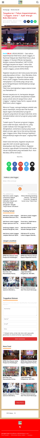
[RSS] (20, 188)
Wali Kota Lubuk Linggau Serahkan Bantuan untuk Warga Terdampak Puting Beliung (11, 216)
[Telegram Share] (31, 21)
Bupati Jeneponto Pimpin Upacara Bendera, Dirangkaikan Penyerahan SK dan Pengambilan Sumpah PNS (11, 289)
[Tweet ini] (28, 21)
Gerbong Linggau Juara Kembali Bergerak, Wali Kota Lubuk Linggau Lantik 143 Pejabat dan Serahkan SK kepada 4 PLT (10, 228)
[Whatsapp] (35, 21)
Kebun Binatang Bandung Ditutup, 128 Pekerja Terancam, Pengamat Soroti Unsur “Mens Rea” (29, 197)
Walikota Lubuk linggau (11, 177)
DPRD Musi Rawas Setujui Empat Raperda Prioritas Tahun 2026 (29, 256)
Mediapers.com (24, 433)
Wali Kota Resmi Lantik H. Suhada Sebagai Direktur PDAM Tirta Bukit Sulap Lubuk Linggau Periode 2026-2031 (29, 228)
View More (20, 403)
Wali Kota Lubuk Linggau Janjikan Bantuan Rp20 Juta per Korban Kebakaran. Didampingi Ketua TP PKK (11, 234)
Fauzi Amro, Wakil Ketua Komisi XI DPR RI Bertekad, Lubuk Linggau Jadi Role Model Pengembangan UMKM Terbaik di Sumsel (29, 222)
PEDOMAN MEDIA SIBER (18, 435)
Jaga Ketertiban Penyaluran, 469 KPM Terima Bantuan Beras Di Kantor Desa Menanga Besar (29, 272)
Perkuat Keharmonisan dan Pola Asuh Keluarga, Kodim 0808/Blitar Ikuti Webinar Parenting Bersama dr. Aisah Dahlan (29, 289)
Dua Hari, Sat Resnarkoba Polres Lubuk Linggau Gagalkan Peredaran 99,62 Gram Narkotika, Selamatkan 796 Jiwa (11, 272)
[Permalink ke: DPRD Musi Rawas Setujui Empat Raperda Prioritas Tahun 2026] (29, 249)
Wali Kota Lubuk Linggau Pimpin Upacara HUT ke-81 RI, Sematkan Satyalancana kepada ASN (11, 222)
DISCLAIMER (5, 435)
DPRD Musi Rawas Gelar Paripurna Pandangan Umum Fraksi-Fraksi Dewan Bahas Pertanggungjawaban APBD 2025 (10, 256)
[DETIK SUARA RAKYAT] (20, 2)
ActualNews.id (14, 433)
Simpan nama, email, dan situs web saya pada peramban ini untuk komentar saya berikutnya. (18, 334)
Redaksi (30, 435)
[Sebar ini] (24, 21)
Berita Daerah (6, 22)
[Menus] (3, 2)
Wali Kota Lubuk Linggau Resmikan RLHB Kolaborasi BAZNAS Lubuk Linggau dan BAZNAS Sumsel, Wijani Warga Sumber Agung (29, 216)
